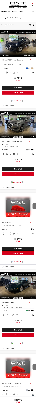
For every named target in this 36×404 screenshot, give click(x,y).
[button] (5, 12)
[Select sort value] (33, 24)
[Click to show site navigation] (33, 12)
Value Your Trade (18, 92)
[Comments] (33, 72)
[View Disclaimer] (17, 72)
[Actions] (32, 60)
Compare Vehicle (9, 106)
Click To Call (18, 87)
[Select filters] (30, 25)
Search (29, 18)
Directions (14, 12)
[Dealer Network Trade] (18, 6)
